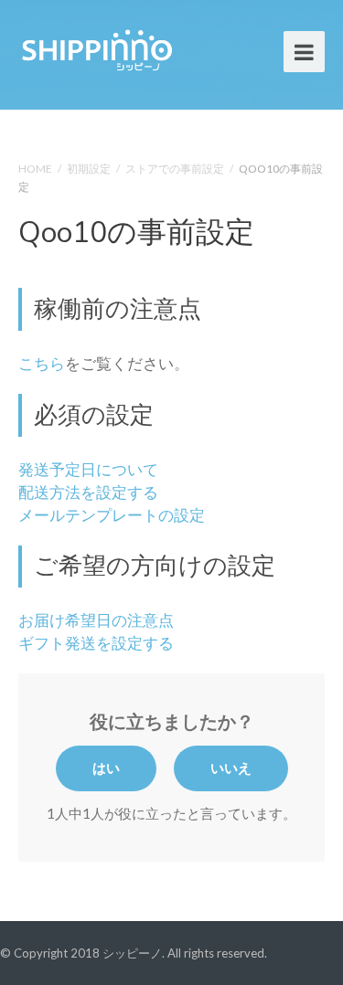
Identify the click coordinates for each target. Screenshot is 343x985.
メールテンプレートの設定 (111, 515)
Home (35, 168)
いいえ (231, 767)
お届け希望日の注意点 (96, 620)
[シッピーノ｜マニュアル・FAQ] (96, 48)
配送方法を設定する (88, 492)
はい (106, 767)
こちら (41, 364)
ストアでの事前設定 (174, 168)
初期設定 (89, 168)
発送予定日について (88, 470)
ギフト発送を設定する (96, 643)
